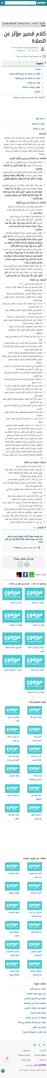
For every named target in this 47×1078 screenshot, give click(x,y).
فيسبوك (25, 574)
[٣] (32, 198)
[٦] (10, 245)
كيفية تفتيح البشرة (38, 1013)
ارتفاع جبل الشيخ (39, 1027)
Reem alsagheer (18, 47)
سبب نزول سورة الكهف (36, 993)
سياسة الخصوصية (24, 1055)
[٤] (30, 212)
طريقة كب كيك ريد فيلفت (36, 1017)
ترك (32, 418)
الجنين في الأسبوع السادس (35, 998)
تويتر (19, 574)
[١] (35, 168)
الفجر (40, 382)
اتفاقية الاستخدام (40, 1055)
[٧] (23, 262)
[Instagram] (34, 1045)
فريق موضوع (25, 1059)
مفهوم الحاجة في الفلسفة (35, 1003)
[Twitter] (39, 1045)
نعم (26, 564)
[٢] (41, 181)
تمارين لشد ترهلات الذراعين (35, 1008)
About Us (42, 1059)
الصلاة (21, 284)
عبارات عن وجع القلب (38, 989)
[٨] (5, 275)
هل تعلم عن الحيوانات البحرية (34, 1032)
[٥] (34, 229)
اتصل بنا (43, 1050)
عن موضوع (26, 1050)
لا (20, 564)
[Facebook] (44, 1045)
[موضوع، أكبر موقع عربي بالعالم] (41, 3)
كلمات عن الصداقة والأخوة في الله (32, 1022)
